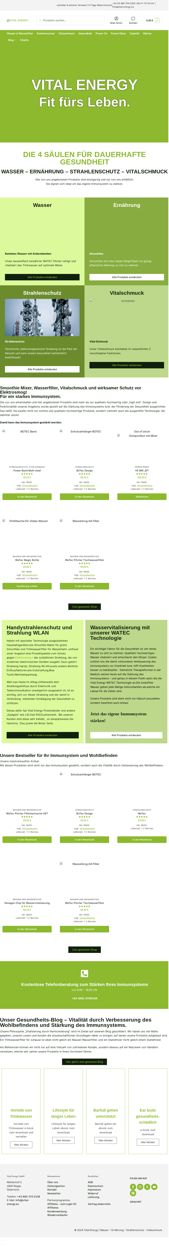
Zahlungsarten (56, 1185)
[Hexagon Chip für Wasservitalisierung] (27, 879)
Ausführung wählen (27, 586)
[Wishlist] (46, 434)
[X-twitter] (147, 1187)
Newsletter (54, 1193)
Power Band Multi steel (27, 470)
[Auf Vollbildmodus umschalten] (7, 1240)
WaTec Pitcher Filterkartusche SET (27, 813)
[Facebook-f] (133, 1187)
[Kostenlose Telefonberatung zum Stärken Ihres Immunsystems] (84, 973)
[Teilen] (4, 1240)
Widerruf (93, 1193)
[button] (153, 20)
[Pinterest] (133, 1193)
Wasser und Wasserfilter (27, 556)
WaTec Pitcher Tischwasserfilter (84, 560)
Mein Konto (116, 22)
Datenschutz (95, 1185)
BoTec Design (84, 470)
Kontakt (133, 22)
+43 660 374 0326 (28, 1196)
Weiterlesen (142, 496)
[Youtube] (154, 1187)
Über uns (52, 1182)
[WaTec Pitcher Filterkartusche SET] (27, 789)
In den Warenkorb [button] (27, 496)
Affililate (52, 1204)
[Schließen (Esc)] (1, 1240)
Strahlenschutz (18, 467)
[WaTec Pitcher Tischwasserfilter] (84, 536)
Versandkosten (30, 485)
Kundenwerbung (57, 1211)
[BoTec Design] (84, 446)
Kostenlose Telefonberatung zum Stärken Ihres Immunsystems (84, 984)
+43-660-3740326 (84, 998)
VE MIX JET (142, 470)
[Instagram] (140, 1187)
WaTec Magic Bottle (27, 560)
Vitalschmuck (37, 467)
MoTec (142, 813)
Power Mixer (142, 467)
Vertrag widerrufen (99, 1204)
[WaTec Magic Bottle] (27, 536)
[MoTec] (142, 789)
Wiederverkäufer (57, 1215)
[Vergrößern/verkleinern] (9, 1240)
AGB (90, 1182)
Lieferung (93, 1197)
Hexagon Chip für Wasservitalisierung (27, 903)
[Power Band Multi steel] (27, 446)
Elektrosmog (23, 657)
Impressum (94, 1189)
